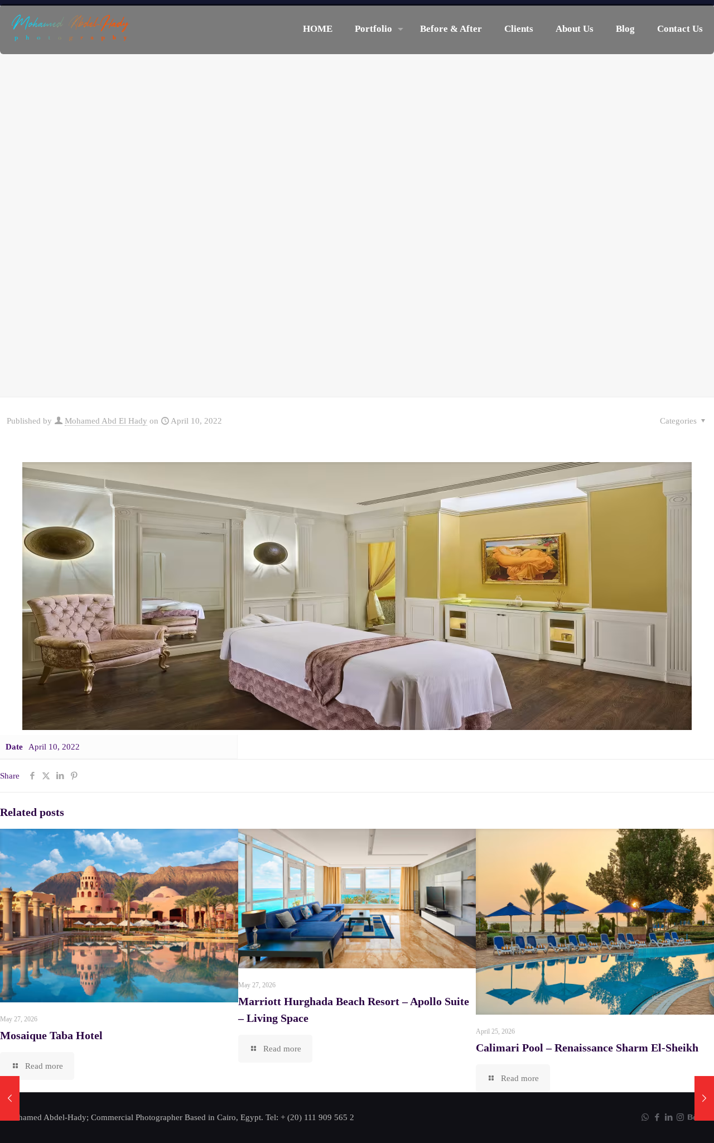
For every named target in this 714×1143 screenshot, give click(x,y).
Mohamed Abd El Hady (106, 420)
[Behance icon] (692, 1117)
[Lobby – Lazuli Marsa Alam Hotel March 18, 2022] (704, 1098)
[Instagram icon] (680, 1117)
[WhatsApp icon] (645, 1117)
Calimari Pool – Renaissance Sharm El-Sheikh (587, 1047)
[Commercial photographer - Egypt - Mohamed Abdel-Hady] (70, 29)
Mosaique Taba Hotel (51, 1035)
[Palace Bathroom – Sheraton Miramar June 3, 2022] (10, 1098)
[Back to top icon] (660, 1120)
